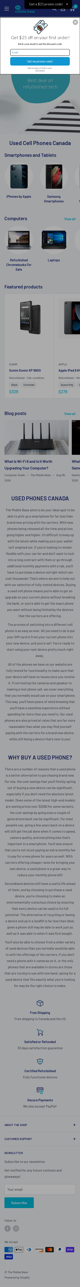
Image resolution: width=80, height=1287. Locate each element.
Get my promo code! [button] (40, 61)
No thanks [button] (40, 70)
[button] (75, 22)
